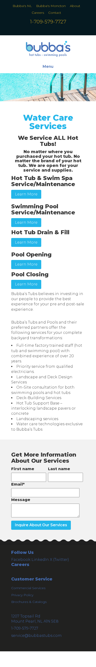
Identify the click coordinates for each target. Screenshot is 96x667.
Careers (20, 564)
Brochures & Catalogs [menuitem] (29, 602)
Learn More (26, 194)
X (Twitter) (59, 559)
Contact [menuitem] (54, 13)
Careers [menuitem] (38, 13)
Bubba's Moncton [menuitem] (51, 6)
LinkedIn (40, 559)
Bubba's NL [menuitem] (22, 6)
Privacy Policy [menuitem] (22, 595)
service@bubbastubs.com (36, 635)
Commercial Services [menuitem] (28, 588)
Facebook (21, 559)
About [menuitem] (75, 6)
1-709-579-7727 (48, 22)
